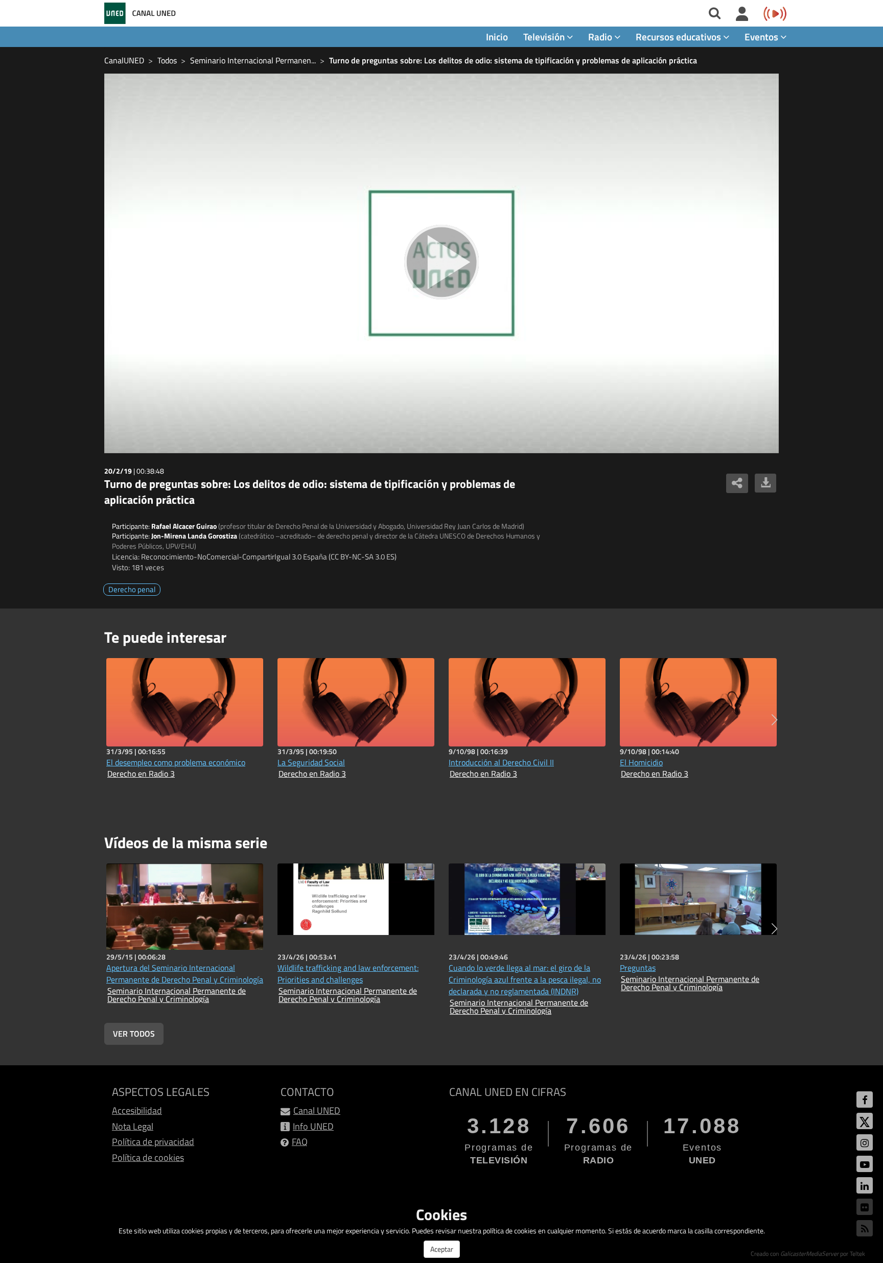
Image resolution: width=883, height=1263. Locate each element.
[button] (774, 720)
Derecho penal (131, 589)
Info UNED (313, 1126)
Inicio (497, 36)
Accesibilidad (137, 1110)
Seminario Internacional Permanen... (253, 60)
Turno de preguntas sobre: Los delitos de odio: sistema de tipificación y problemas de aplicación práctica (513, 60)
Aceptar (441, 1249)
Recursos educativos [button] (679, 36)
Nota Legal (132, 1126)
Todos (167, 60)
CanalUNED (124, 60)
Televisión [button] (545, 36)
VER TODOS (134, 1033)
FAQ (300, 1142)
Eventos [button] (762, 36)
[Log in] (742, 14)
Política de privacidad (153, 1142)
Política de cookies (148, 1157)
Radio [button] (601, 36)
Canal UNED (316, 1110)
